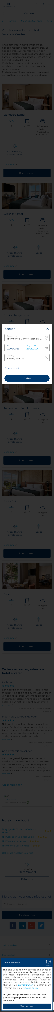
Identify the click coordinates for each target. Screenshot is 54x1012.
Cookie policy (30, 988)
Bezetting (10, 356)
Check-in (10, 346)
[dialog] (27, 984)
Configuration (25, 985)
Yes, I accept (27, 1006)
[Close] (48, 329)
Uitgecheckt (31, 346)
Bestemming (12, 336)
